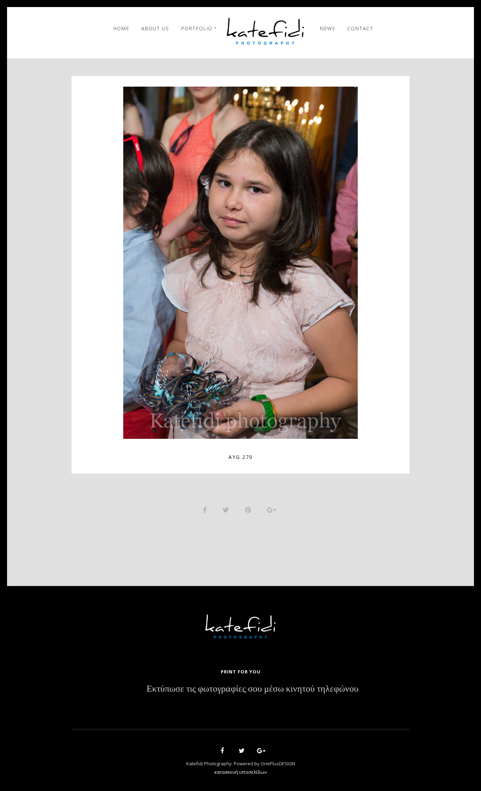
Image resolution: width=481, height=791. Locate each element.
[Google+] (259, 751)
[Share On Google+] (272, 509)
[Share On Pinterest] (249, 509)
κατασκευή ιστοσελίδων (240, 772)
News (327, 28)
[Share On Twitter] (227, 509)
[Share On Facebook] (206, 509)
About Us (155, 28)
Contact (360, 28)
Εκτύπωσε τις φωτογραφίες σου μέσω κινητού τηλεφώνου (252, 689)
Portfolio (196, 28)
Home (121, 28)
